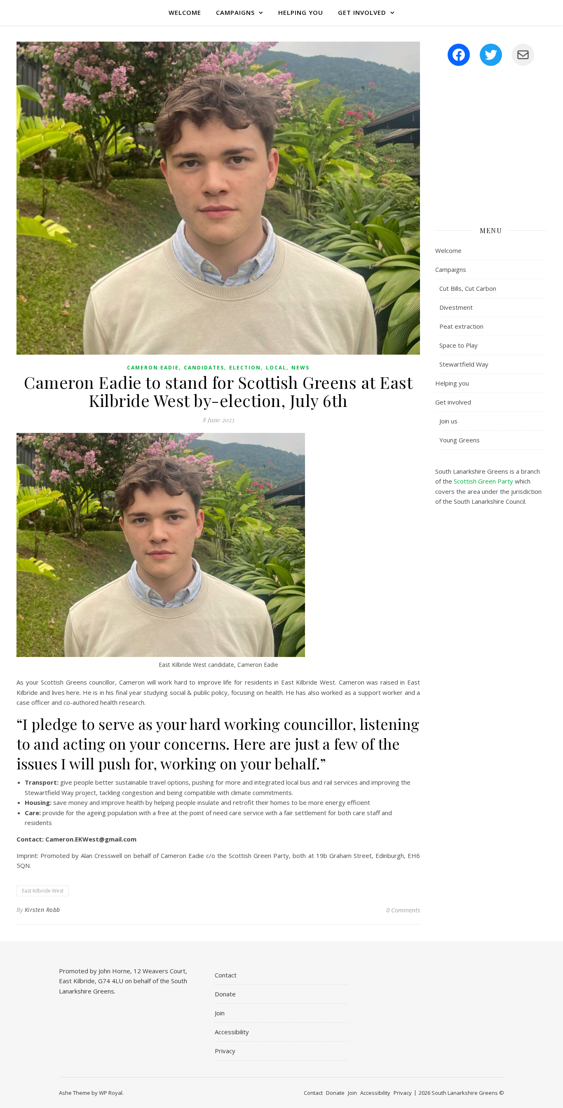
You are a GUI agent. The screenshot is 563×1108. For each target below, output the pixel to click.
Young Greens (459, 440)
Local (276, 367)
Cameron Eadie (153, 367)
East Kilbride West (42, 890)
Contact (226, 975)
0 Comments (403, 910)
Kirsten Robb (42, 910)
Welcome (185, 12)
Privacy (225, 1051)
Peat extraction (461, 326)
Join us (448, 421)
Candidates (204, 367)
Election (245, 367)
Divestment (456, 307)
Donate (225, 994)
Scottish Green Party (483, 481)
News (300, 367)
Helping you (300, 12)
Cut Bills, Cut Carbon (467, 288)
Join (220, 1013)
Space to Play (458, 345)
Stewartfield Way (463, 364)
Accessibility (232, 1032)
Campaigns (235, 12)
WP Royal (110, 1092)
